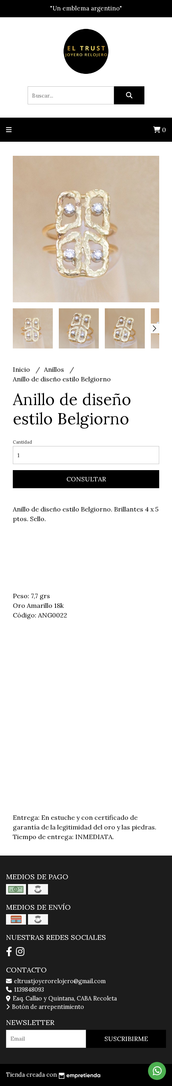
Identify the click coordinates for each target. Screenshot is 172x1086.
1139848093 (28, 989)
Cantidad (22, 442)
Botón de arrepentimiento (47, 1007)
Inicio (22, 369)
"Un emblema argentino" (86, 8)
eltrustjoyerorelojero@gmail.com (59, 981)
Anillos (55, 369)
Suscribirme (126, 1039)
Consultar (86, 479)
